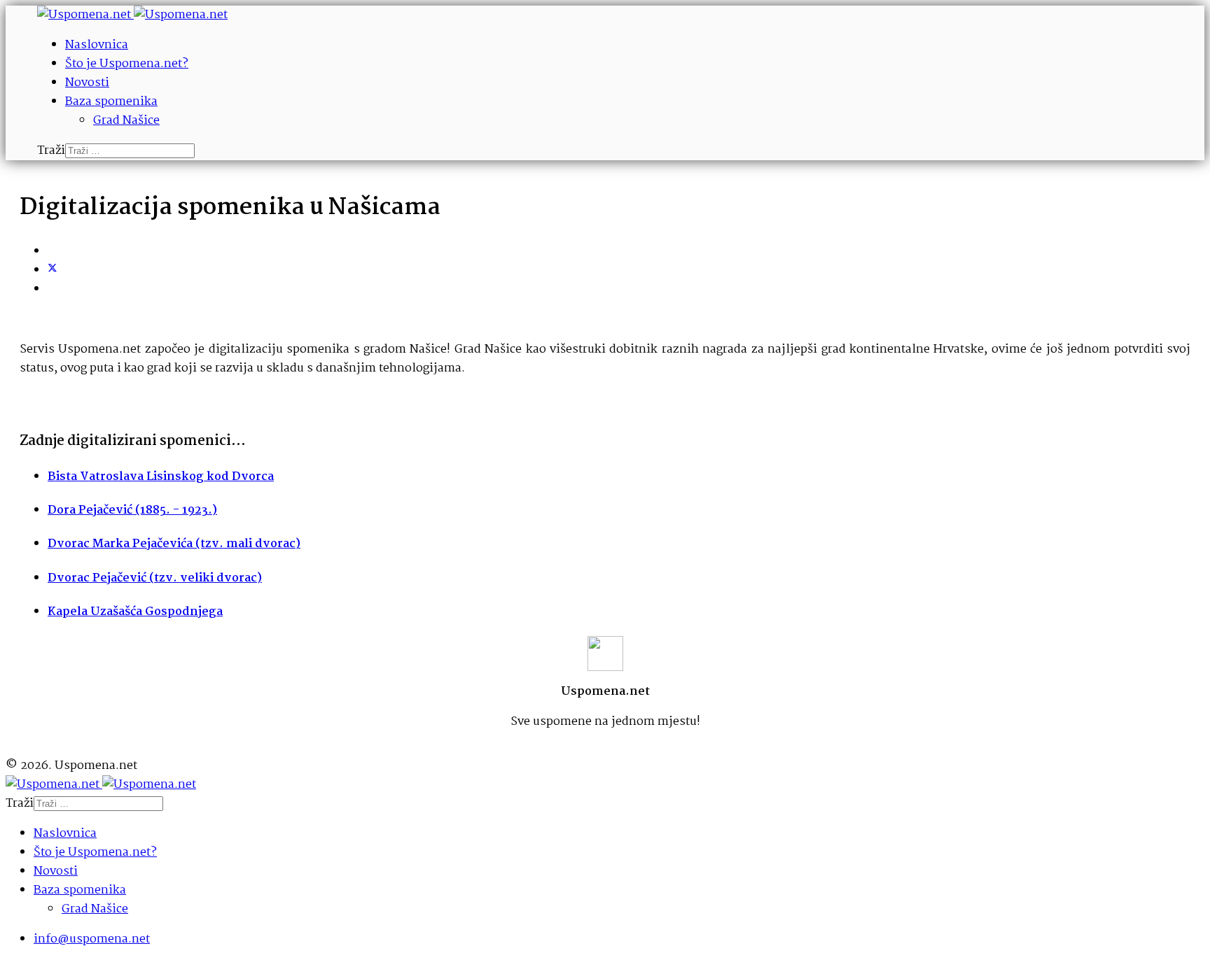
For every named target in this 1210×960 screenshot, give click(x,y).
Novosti (87, 82)
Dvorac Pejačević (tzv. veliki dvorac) (155, 578)
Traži (51, 150)
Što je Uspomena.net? (126, 64)
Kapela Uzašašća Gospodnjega (135, 611)
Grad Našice (126, 120)
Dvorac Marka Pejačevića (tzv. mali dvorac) (174, 544)
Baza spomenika (111, 101)
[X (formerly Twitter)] (52, 270)
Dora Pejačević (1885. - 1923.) (132, 510)
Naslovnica (96, 45)
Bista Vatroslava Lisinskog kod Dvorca (161, 476)
